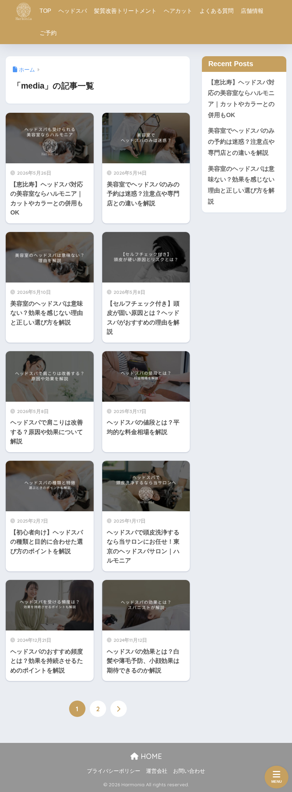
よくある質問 (216, 11)
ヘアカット (178, 11)
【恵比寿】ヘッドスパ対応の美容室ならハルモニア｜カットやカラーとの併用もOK (241, 98)
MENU (276, 781)
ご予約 (48, 33)
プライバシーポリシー (113, 771)
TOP (45, 11)
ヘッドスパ (72, 11)
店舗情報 (252, 11)
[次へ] (118, 709)
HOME (150, 756)
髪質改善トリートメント (125, 11)
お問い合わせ (189, 771)
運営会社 (156, 771)
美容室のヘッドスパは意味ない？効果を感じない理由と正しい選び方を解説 (241, 185)
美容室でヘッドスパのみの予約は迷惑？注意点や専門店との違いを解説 (241, 141)
